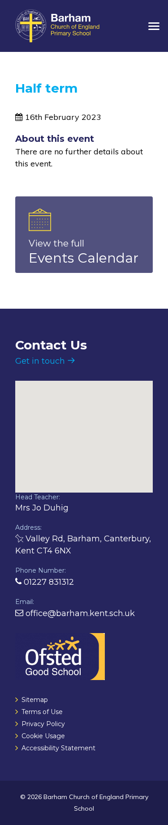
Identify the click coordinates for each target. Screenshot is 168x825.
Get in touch (41, 361)
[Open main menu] (153, 26)
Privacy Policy (43, 724)
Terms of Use (42, 712)
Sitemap (35, 700)
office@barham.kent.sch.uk (79, 613)
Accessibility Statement (58, 748)
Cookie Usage (43, 736)
